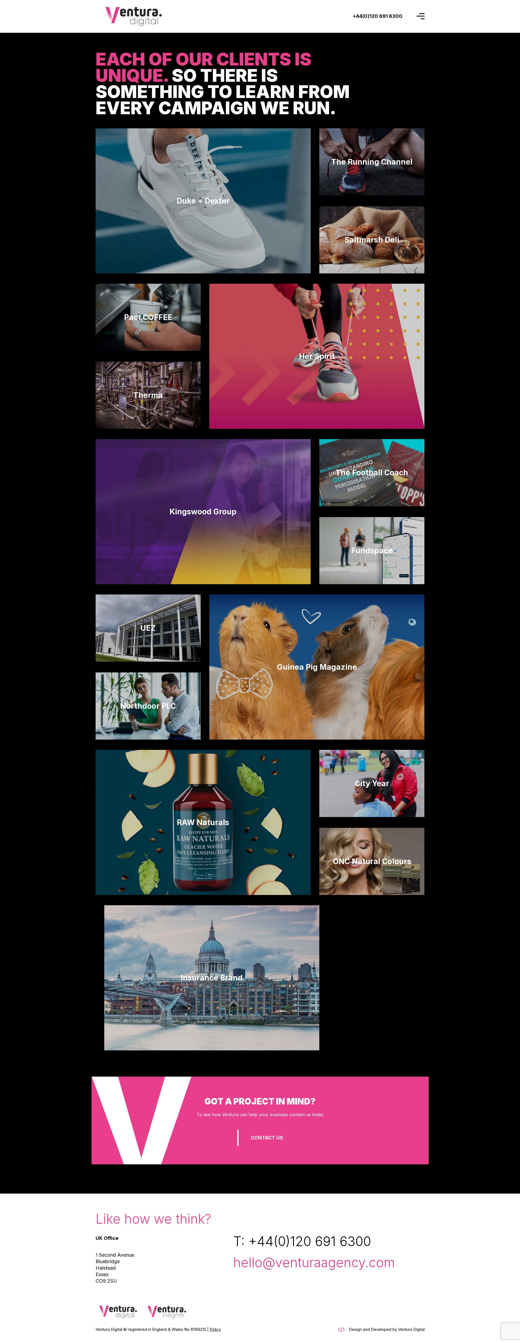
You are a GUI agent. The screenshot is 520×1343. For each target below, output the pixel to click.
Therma (148, 395)
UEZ (148, 628)
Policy (215, 1329)
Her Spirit (317, 356)
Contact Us (267, 1138)
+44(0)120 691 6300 (309, 1241)
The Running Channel (371, 161)
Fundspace (372, 550)
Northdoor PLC (148, 706)
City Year (372, 783)
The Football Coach (372, 472)
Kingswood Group (203, 511)
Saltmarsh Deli (371, 239)
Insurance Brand (212, 977)
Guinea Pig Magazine (317, 667)
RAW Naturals (203, 822)
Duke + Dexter (203, 200)
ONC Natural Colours (372, 861)
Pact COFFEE (148, 317)
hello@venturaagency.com (314, 1262)
